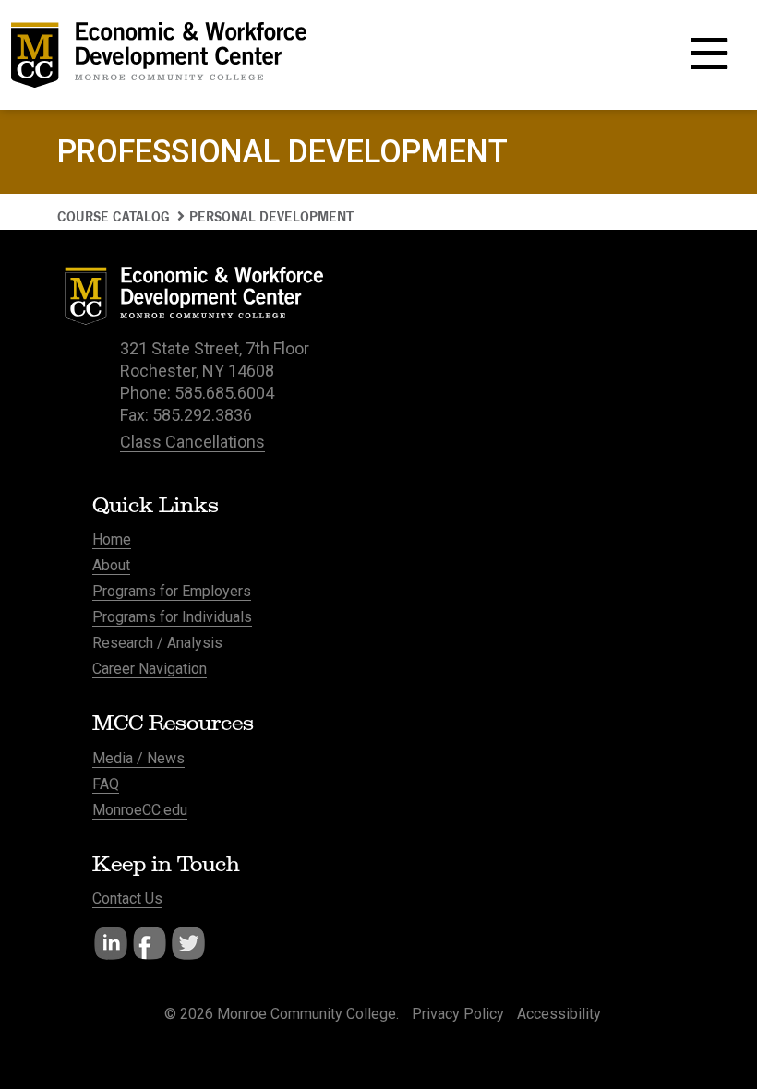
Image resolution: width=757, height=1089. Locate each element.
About (111, 565)
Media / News (138, 758)
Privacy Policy (458, 1014)
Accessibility (559, 1014)
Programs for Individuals (172, 617)
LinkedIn (110, 943)
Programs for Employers (171, 591)
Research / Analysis (157, 643)
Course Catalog (113, 216)
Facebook (149, 943)
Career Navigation (149, 668)
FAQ (105, 784)
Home (111, 539)
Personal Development (271, 216)
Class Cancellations (192, 441)
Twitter (188, 943)
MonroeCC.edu (139, 810)
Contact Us (127, 898)
